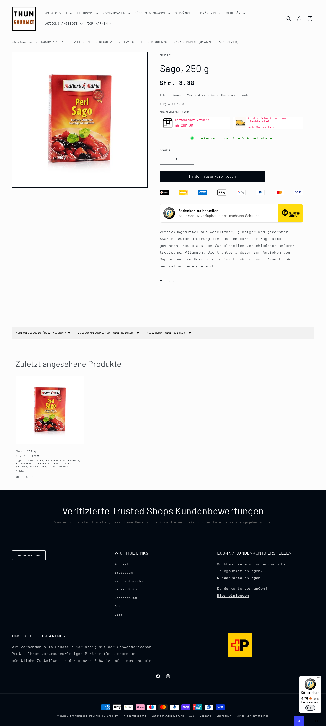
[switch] (310, 708)
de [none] (299, 721)
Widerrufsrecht (129, 581)
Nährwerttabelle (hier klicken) (43, 332)
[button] (58, 13)
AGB (118, 606)
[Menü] (318, 679)
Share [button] (170, 281)
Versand (193, 95)
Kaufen (50, 441)
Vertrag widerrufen (29, 555)
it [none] (317, 721)
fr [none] (308, 721)
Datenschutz (126, 597)
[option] (308, 721)
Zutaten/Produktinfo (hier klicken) (108, 332)
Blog (119, 614)
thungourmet (79, 716)
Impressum (124, 572)
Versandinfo (126, 589)
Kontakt (122, 564)
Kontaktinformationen (253, 716)
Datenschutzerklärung (168, 716)
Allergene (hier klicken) (169, 332)
